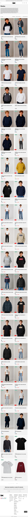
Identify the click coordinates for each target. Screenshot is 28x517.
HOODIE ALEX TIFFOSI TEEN (18, 477)
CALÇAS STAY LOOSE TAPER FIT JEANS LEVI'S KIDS (7, 223)
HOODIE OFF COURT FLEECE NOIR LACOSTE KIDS (7, 36)
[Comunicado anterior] (1, 1)
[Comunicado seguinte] (26, 1)
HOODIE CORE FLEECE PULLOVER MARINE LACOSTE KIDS (20, 129)
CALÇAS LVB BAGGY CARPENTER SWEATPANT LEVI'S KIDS (6, 385)
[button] (23, 3)
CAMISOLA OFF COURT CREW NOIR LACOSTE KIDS (6, 106)
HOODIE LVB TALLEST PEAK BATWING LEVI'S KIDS (20, 338)
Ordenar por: (13, 16)
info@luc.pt (19, 500)
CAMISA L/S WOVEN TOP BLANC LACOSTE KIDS (20, 105)
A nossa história (11, 496)
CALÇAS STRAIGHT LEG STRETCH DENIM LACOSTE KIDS (6, 60)
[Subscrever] (20, 491)
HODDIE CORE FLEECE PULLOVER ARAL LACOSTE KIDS (19, 60)
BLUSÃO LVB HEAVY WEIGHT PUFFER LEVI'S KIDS (7, 292)
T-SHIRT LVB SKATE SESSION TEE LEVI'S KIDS (6, 338)
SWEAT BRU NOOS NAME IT (18, 431)
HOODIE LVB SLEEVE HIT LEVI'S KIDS (5, 199)
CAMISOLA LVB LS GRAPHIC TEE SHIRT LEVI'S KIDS (6, 454)
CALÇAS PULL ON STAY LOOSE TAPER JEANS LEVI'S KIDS (20, 153)
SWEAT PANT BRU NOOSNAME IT (5, 431)
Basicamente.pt (15, 516)
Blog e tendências (12, 497)
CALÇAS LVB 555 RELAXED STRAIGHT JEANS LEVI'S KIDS (6, 176)
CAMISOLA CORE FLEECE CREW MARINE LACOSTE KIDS (6, 129)
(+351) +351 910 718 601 (20, 497)
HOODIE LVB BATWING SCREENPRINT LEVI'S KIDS (7, 269)
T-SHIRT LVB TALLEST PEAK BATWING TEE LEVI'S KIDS (20, 315)
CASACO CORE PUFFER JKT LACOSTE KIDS (20, 36)
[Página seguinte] (19, 483)
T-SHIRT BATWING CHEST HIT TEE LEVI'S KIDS (6, 477)
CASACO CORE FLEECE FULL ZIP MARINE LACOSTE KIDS (6, 153)
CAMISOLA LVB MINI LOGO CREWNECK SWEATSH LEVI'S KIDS (21, 199)
